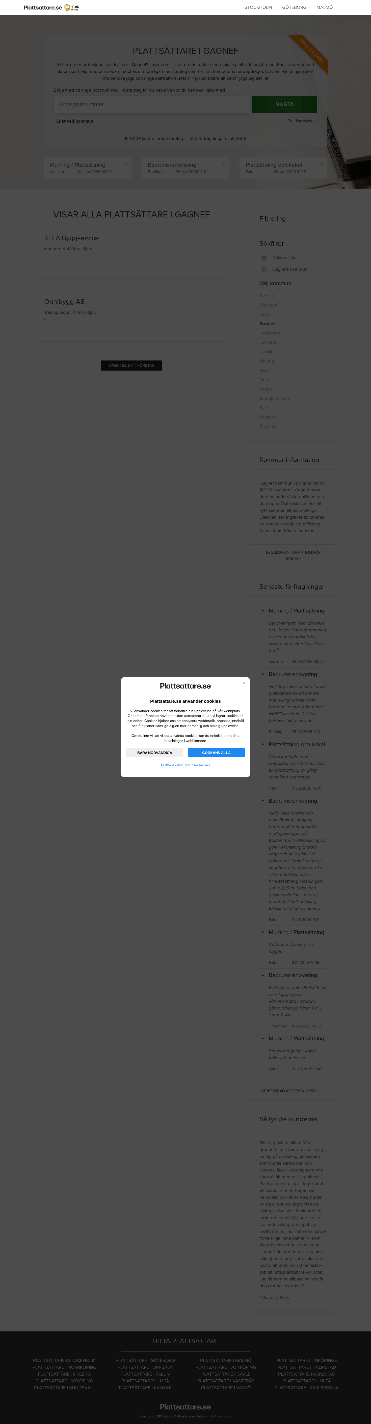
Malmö (324, 7)
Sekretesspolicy (172, 764)
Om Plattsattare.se (197, 764)
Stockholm (258, 7)
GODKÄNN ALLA (216, 753)
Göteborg (294, 7)
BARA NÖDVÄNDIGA (154, 753)
